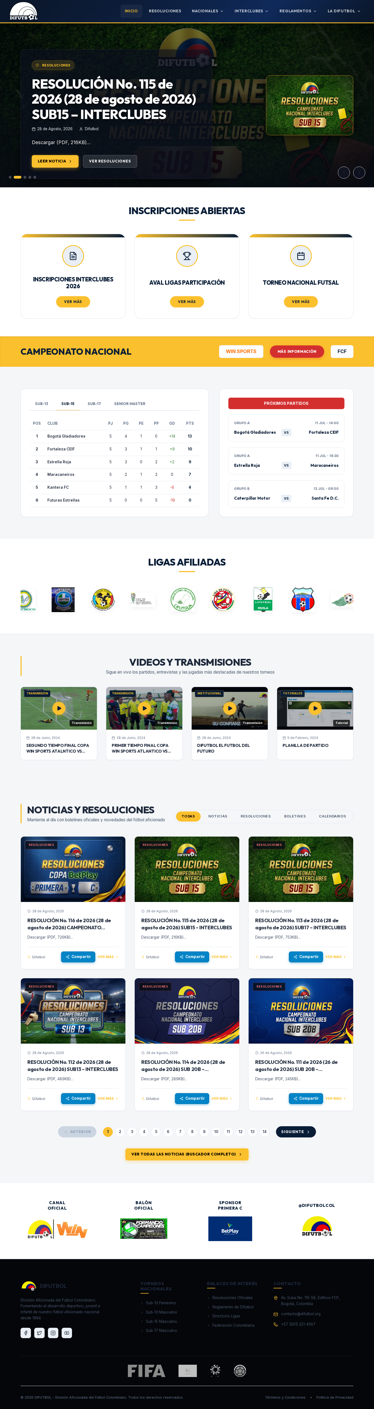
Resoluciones (165, 10)
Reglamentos (295, 10)
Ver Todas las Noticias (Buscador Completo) (183, 1154)
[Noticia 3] (25, 177)
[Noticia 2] (17, 177)
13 (253, 1131)
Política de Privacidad (335, 1397)
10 (216, 1131)
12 (240, 1131)
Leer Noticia (52, 161)
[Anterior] (344, 173)
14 (265, 1131)
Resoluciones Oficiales (232, 1298)
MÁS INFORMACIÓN (297, 351)
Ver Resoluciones (110, 161)
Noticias (218, 816)
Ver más (105, 957)
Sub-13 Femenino (161, 1303)
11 (228, 1131)
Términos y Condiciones (285, 1397)
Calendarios (332, 816)
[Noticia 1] (10, 177)
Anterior (80, 1131)
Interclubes (249, 10)
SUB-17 (94, 403)
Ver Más (73, 301)
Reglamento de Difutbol (233, 1307)
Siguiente (292, 1131)
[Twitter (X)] (39, 1333)
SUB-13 (41, 403)
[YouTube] (67, 1333)
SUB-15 (67, 403)
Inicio (131, 10)
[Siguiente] (359, 173)
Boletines (295, 816)
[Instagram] (53, 1333)
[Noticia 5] (34, 177)
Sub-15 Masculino (161, 1321)
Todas (188, 816)
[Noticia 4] (29, 177)
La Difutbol (341, 10)
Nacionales (205, 10)
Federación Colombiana (233, 1325)
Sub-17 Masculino (161, 1330)
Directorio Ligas (226, 1316)
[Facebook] (26, 1333)
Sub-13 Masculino (161, 1312)
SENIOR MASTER (129, 403)
